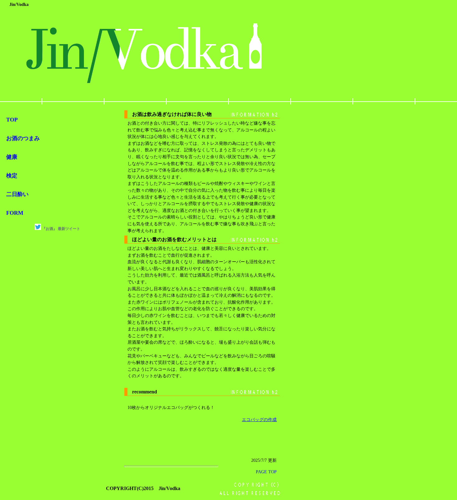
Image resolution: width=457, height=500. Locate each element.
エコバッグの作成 (259, 419)
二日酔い (17, 194)
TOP (12, 120)
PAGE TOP (266, 471)
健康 (11, 157)
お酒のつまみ (23, 138)
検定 (11, 175)
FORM (14, 213)
